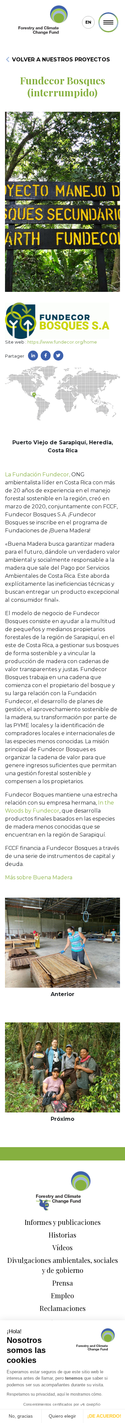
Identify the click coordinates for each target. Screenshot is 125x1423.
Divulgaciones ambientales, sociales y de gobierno (62, 1265)
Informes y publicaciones (63, 1222)
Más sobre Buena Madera (38, 877)
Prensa (62, 1282)
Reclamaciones (63, 1308)
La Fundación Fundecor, (37, 474)
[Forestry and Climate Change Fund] (42, 20)
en (88, 22)
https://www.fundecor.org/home (62, 342)
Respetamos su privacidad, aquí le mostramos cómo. (54, 1394)
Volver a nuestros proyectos (60, 59)
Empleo (62, 1295)
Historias (62, 1234)
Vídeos (62, 1247)
